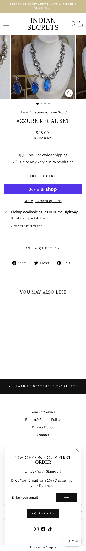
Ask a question (43, 248)
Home (24, 112)
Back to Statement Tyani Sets (46, 386)
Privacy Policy (43, 427)
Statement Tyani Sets (48, 112)
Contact (43, 434)
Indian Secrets (42, 24)
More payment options (42, 200)
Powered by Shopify (43, 547)
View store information (26, 226)
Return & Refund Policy (43, 419)
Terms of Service (43, 412)
